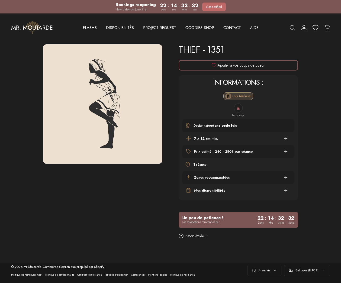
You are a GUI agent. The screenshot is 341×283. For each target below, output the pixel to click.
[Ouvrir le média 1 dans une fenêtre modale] (102, 104)
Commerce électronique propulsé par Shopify (73, 266)
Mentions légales (157, 275)
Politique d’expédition (116, 275)
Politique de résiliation (182, 275)
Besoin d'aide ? (196, 236)
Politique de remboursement (26, 275)
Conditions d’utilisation (89, 275)
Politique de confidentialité (59, 275)
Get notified (214, 6)
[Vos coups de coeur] (315, 27)
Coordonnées (138, 275)
